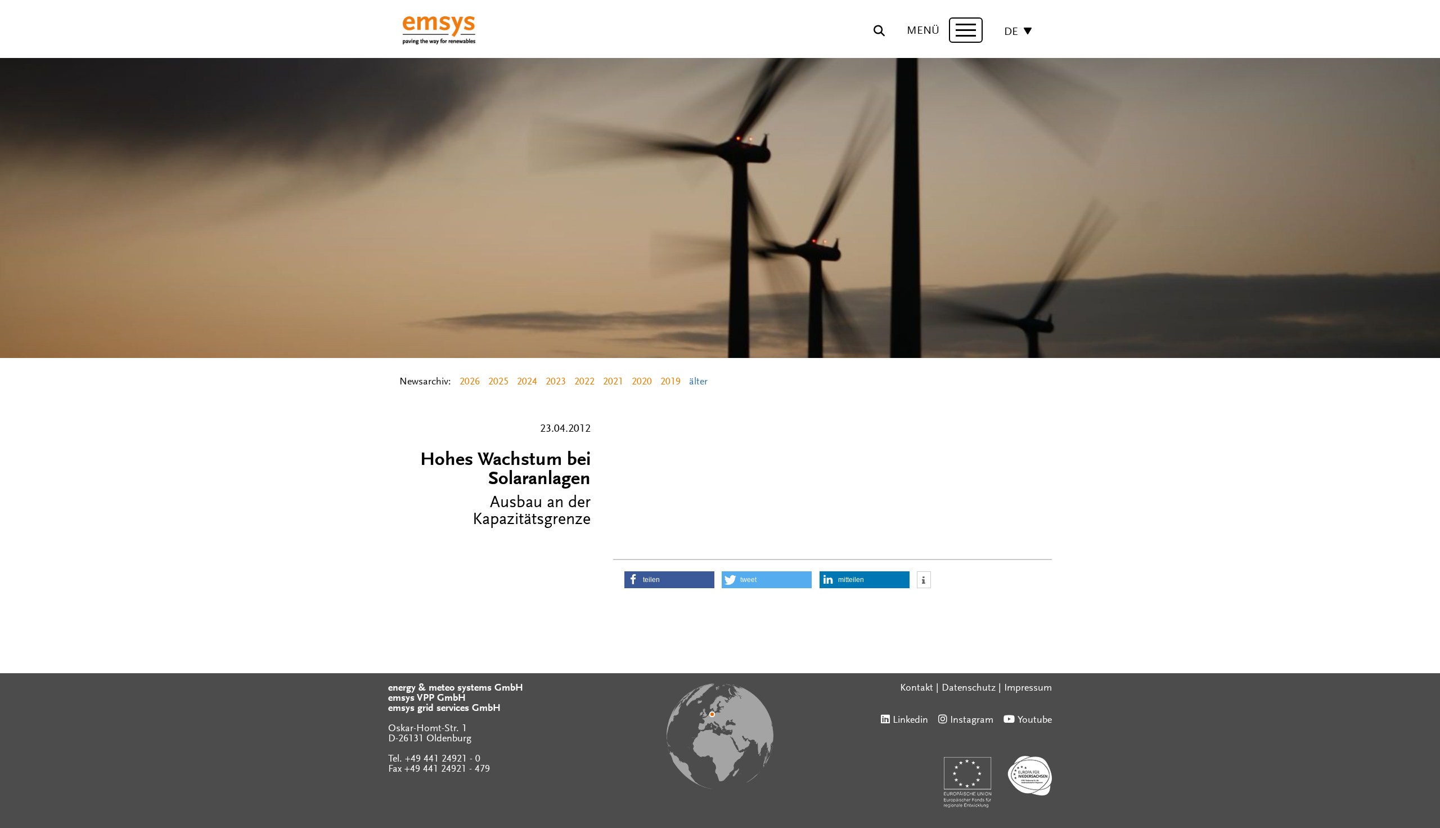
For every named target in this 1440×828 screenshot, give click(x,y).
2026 (470, 382)
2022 (584, 382)
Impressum (1028, 688)
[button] (669, 579)
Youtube (1035, 720)
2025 (498, 382)
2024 (527, 382)
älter (698, 382)
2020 (642, 382)
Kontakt (916, 688)
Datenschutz (969, 688)
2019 (670, 382)
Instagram (971, 720)
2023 (556, 382)
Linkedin (910, 720)
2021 (613, 382)
